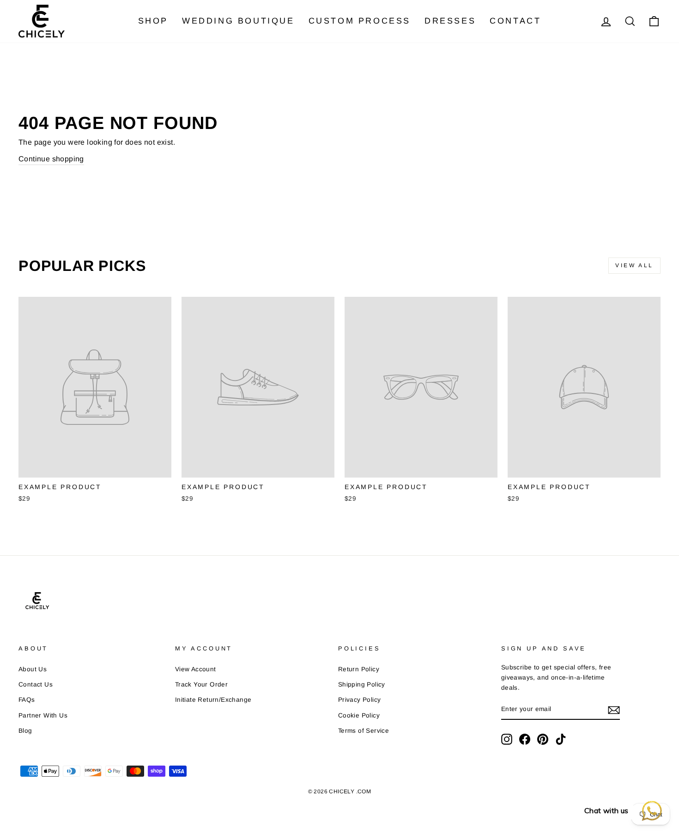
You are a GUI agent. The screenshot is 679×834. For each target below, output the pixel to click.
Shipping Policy (361, 684)
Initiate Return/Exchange (213, 699)
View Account (195, 669)
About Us (32, 669)
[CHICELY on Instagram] (506, 739)
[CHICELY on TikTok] (560, 739)
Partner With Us (42, 715)
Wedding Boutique (238, 20)
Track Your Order (201, 684)
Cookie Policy (359, 715)
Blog (25, 730)
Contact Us (35, 684)
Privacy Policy (359, 699)
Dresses (450, 20)
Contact (515, 20)
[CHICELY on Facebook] (524, 739)
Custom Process (360, 20)
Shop (153, 20)
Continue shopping (51, 159)
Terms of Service (363, 730)
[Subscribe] (614, 710)
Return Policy (358, 669)
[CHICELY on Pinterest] (542, 739)
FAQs (26, 699)
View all (634, 265)
